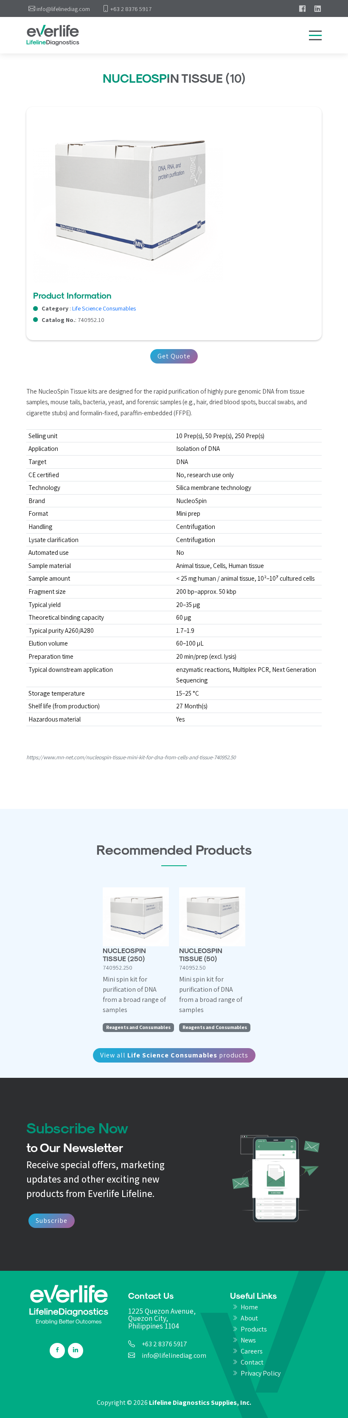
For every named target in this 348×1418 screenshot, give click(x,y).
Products (254, 1329)
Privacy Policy (261, 1373)
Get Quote (174, 356)
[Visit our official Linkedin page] (317, 8)
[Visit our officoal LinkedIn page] (75, 1350)
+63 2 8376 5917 (164, 1344)
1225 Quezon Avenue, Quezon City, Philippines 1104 (162, 1318)
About (249, 1318)
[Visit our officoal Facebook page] (57, 1350)
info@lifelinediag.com (174, 1355)
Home (249, 1307)
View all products (174, 1055)
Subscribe (51, 1220)
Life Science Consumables (104, 308)
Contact (252, 1362)
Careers (252, 1351)
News (248, 1340)
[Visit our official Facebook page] (302, 8)
